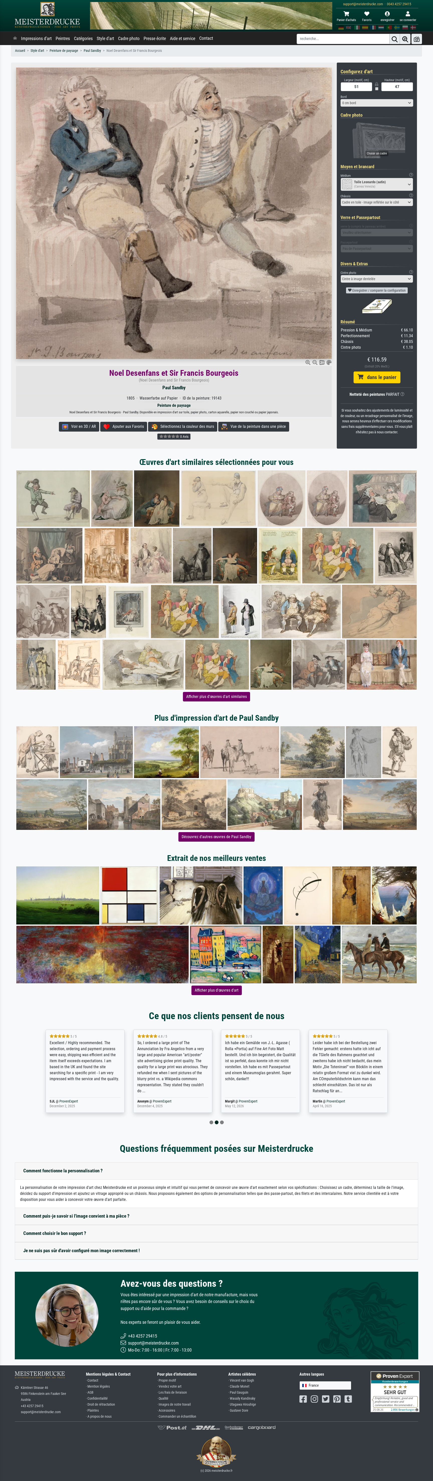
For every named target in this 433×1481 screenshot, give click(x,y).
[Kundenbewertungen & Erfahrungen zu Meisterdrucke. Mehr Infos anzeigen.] (395, 1391)
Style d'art (105, 38)
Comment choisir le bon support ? (54, 1233)
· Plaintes (92, 1410)
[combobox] (377, 103)
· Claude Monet (238, 1386)
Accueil (20, 51)
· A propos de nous (99, 1416)
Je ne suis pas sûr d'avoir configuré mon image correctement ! (81, 1250)
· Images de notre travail (174, 1404)
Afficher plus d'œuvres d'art (217, 990)
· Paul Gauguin (238, 1392)
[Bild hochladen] (416, 39)
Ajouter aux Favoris (127, 426)
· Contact (92, 1380)
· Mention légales (98, 1386)
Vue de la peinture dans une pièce (257, 426)
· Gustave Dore (238, 1410)
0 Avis (183, 437)
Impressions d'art (36, 38)
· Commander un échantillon (176, 1416)
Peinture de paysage (64, 51)
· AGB (89, 1392)
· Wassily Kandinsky (241, 1398)
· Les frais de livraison (172, 1392)
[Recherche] (394, 39)
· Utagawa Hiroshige (242, 1404)
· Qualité (162, 1398)
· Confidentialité (97, 1398)
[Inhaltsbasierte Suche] (405, 39)
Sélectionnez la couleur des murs (185, 426)
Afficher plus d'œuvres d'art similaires (216, 696)
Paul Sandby (92, 51)
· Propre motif (166, 1380)
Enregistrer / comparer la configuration (379, 290)
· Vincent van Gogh (241, 1380)
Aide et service (182, 38)
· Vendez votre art (169, 1386)
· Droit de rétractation (100, 1404)
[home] (15, 38)
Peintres (63, 38)
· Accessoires (166, 1410)
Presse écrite (155, 38)
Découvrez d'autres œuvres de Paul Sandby (216, 836)
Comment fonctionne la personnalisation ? (63, 1171)
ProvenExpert (74, 1101)
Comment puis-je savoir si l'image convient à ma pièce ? (76, 1216)
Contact (206, 38)
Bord (344, 97)
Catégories (83, 38)
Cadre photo (129, 38)
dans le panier (379, 377)
